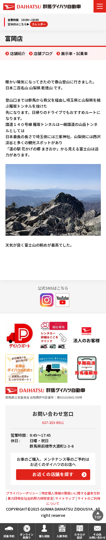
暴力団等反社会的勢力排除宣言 (30, 498)
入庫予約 (62, 536)
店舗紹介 (17, 53)
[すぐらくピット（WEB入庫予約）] (86, 336)
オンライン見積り (26, 535)
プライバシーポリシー (22, 493)
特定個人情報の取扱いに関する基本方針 (70, 493)
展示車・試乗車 (74, 53)
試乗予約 (9, 536)
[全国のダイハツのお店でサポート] (19, 368)
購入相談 (44, 536)
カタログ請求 (79, 535)
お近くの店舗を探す (52, 474)
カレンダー (39, 24)
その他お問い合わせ (97, 535)
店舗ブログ (43, 53)
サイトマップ (65, 498)
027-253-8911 (53, 422)
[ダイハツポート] (19, 336)
